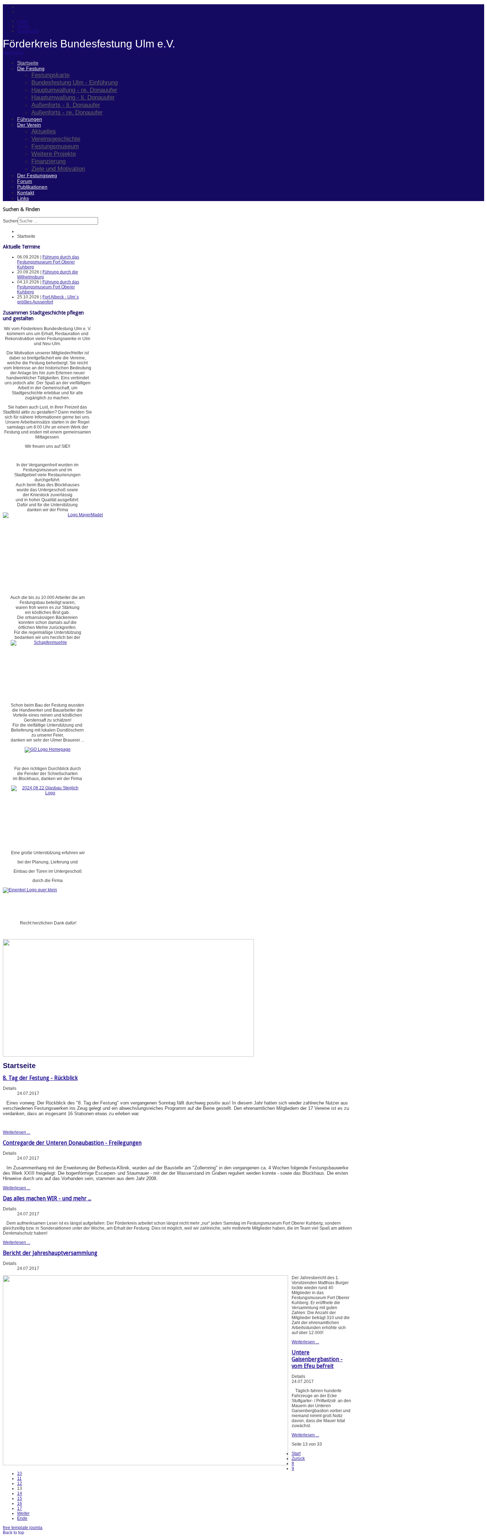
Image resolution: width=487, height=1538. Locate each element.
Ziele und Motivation (58, 168)
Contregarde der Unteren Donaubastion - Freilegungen (72, 1142)
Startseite (28, 63)
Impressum (28, 31)
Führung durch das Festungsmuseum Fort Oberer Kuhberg (48, 262)
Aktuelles (43, 131)
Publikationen (32, 187)
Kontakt (25, 192)
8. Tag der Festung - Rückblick (40, 1078)
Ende (22, 1518)
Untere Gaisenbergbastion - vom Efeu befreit (317, 1359)
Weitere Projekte (53, 153)
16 (19, 1503)
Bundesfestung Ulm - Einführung (74, 82)
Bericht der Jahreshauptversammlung (50, 1253)
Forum (24, 181)
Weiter (23, 1513)
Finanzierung (48, 161)
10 (19, 1473)
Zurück (298, 1458)
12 (19, 1483)
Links (23, 198)
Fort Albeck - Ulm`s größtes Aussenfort (48, 299)
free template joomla (22, 1527)
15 (19, 1498)
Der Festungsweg (37, 175)
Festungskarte (50, 74)
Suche (23, 26)
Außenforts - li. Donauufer (65, 104)
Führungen (29, 119)
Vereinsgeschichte (55, 138)
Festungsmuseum (55, 146)
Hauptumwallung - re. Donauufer (74, 89)
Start (296, 1453)
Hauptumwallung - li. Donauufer (73, 97)
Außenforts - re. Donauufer (67, 112)
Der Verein (29, 125)
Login (22, 21)
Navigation (13, 52)
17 (19, 1508)
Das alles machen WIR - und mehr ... (47, 1198)
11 (19, 1478)
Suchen (10, 221)
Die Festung (31, 68)
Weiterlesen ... (16, 1132)
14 (19, 1493)
